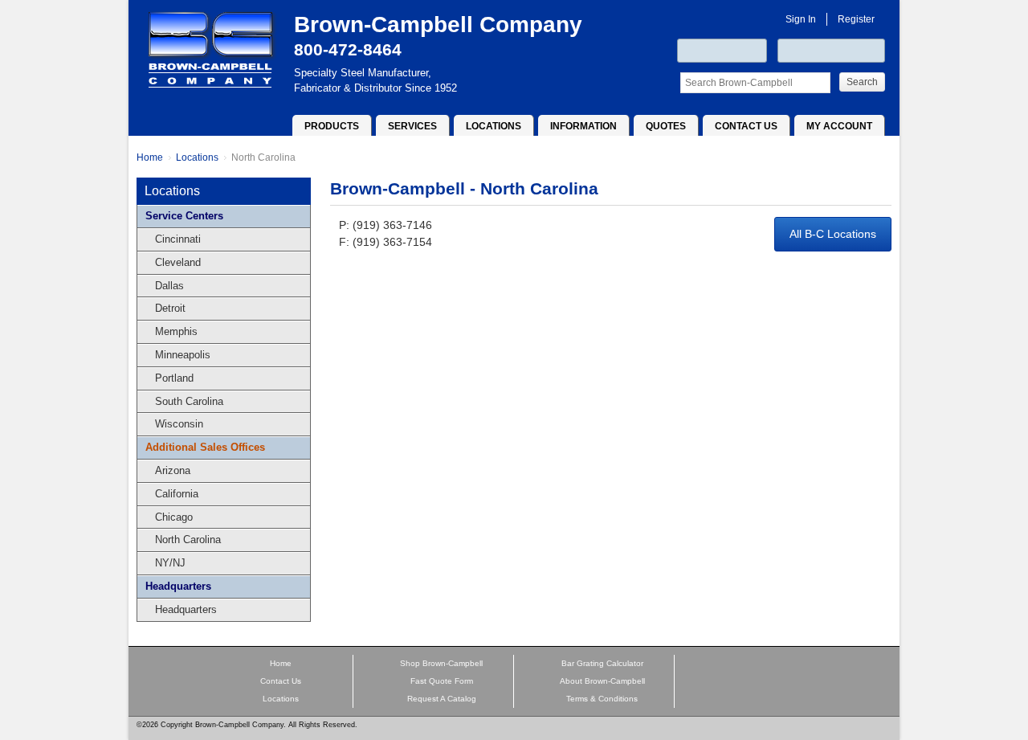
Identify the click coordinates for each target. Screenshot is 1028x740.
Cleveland (173, 262)
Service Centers (184, 216)
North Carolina (263, 157)
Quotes (666, 126)
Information (583, 126)
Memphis (171, 331)
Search (862, 82)
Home (150, 157)
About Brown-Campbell (602, 681)
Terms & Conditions (602, 698)
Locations (493, 126)
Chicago (169, 517)
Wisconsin (174, 424)
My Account (839, 126)
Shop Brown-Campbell (441, 663)
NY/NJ (165, 563)
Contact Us (746, 126)
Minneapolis (177, 355)
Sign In (800, 19)
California (171, 494)
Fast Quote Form (441, 681)
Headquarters (178, 586)
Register (856, 19)
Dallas (164, 286)
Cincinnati (173, 239)
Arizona (167, 470)
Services (412, 126)
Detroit (165, 308)
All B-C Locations (832, 233)
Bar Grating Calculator (602, 663)
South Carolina (184, 401)
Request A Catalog (441, 698)
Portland (169, 378)
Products (331, 126)
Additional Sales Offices (205, 447)
